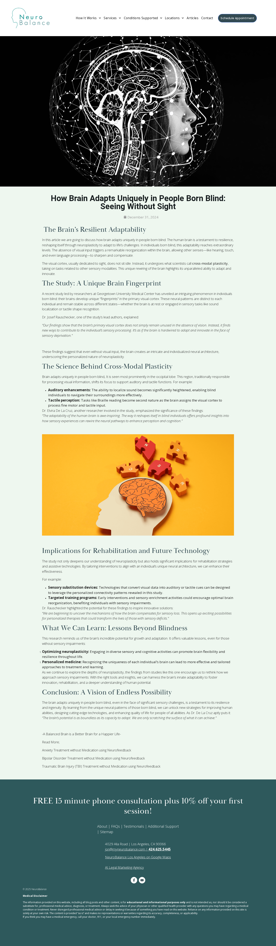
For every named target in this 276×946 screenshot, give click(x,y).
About (102, 826)
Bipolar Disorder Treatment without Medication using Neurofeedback (93, 758)
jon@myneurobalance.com (125, 849)
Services (110, 18)
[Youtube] (142, 880)
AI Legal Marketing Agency (124, 867)
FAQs (115, 826)
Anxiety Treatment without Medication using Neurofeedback (86, 750)
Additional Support (163, 826)
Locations (172, 18)
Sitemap (106, 831)
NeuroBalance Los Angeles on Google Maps (138, 857)
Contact (207, 18)
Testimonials (134, 826)
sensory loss (170, 613)
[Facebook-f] (134, 880)
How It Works (86, 18)
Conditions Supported (141, 18)
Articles (192, 18)
